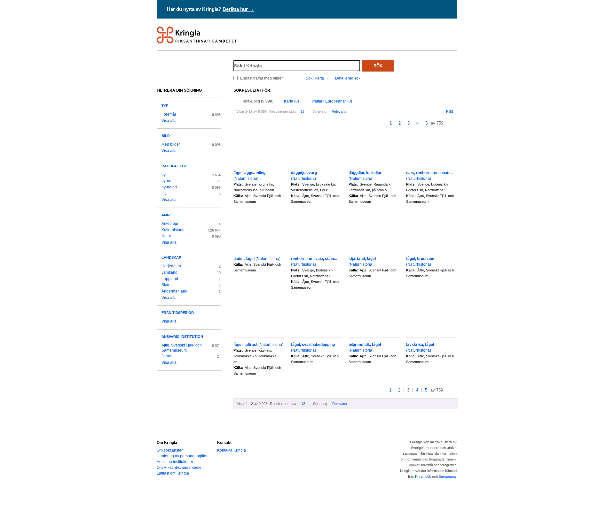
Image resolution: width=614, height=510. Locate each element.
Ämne (166, 215)
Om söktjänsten (170, 450)
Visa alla (169, 120)
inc (164, 193)
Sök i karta (315, 78)
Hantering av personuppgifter (182, 456)
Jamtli (166, 356)
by (163, 174)
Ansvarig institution (182, 337)
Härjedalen (171, 266)
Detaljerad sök (347, 78)
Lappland (169, 279)
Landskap (171, 257)
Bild (165, 136)
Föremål (168, 114)
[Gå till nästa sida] (448, 123)
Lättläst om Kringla (173, 473)
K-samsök (423, 476)
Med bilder (170, 144)
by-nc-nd (169, 187)
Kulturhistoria (173, 230)
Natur (166, 236)
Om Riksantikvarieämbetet (179, 467)
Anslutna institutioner (175, 462)
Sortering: (319, 111)
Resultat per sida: (282, 111)
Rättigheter (174, 166)
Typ (164, 106)
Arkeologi (169, 223)
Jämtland (169, 272)
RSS (449, 111)
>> (455, 123)
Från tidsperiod (177, 313)
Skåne (167, 285)
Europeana (447, 476)
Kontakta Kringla (231, 450)
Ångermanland (174, 291)
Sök (378, 66)
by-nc (166, 181)
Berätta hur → (238, 9)
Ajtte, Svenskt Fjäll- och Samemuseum (181, 348)
